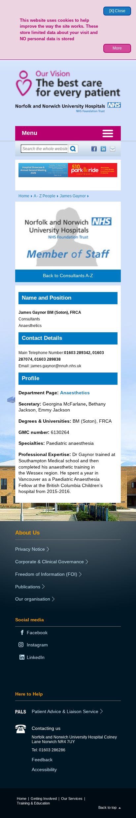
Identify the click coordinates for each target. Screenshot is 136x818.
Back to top (107, 807)
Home (23, 196)
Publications (27, 586)
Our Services (72, 799)
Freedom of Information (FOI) (46, 574)
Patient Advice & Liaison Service (65, 711)
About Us (27, 532)
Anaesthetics (75, 392)
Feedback (42, 759)
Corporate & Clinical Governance (49, 561)
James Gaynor (73, 196)
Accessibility (44, 769)
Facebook (94, 148)
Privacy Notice (30, 549)
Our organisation (32, 599)
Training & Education (33, 803)
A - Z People (44, 196)
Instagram (37, 644)
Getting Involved (44, 799)
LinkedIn (103, 148)
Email (112, 148)
